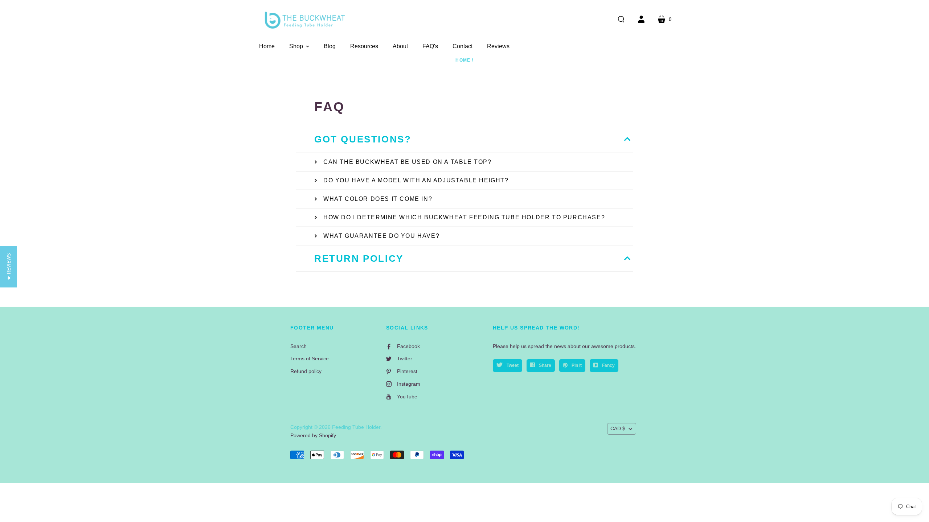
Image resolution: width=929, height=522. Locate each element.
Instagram (408, 384)
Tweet (512, 365)
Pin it (576, 365)
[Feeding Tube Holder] (305, 20)
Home (462, 60)
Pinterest (407, 371)
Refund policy (306, 371)
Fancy (608, 365)
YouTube (407, 396)
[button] (299, 46)
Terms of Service (309, 358)
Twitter (404, 358)
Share (544, 365)
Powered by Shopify (313, 435)
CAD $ (617, 428)
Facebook (408, 346)
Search (298, 346)
